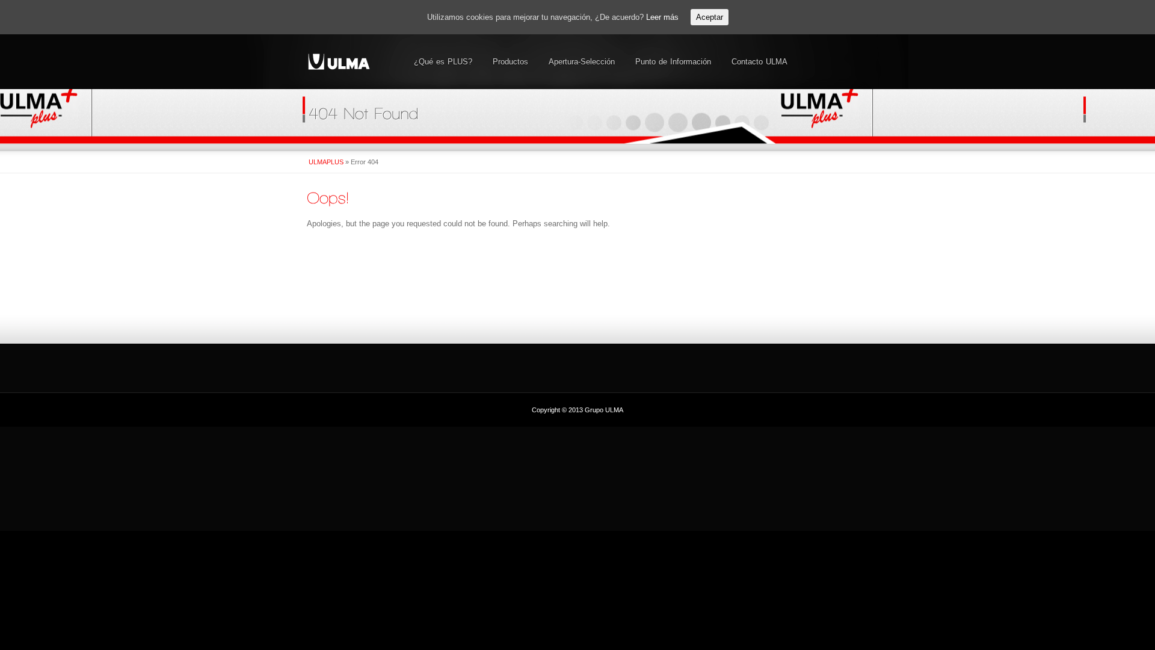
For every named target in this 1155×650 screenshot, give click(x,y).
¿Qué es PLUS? (443, 61)
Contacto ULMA (759, 61)
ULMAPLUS (326, 162)
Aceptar (709, 17)
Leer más (662, 17)
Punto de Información (673, 61)
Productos (510, 61)
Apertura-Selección (582, 61)
